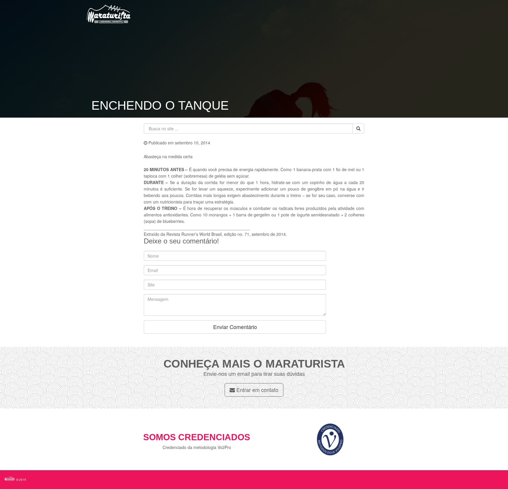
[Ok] (358, 128)
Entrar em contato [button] (256, 389)
